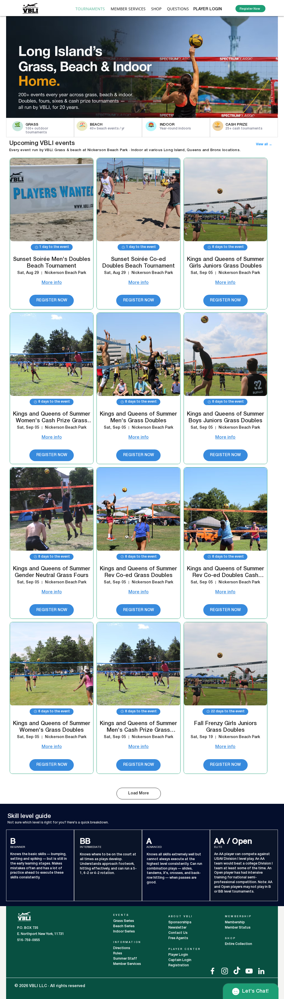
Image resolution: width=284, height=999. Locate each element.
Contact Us (177, 932)
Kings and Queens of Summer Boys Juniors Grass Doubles (225, 417)
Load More (138, 793)
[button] (128, 8)
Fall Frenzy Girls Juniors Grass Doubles (225, 727)
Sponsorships (179, 922)
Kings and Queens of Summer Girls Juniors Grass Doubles (225, 263)
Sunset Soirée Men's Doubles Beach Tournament (51, 263)
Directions (122, 948)
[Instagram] (224, 971)
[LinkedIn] (261, 971)
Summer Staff (125, 958)
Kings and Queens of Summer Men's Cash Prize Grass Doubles (138, 727)
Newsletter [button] (177, 927)
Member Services (127, 963)
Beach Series (124, 926)
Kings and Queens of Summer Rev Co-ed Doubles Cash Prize (225, 572)
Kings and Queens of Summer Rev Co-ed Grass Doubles (138, 572)
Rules (117, 953)
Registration (178, 965)
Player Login (178, 954)
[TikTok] (236, 971)
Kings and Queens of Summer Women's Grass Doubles (51, 727)
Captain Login (179, 960)
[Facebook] (212, 971)
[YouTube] (249, 971)
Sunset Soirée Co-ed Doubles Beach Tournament (138, 263)
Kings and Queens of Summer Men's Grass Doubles (138, 417)
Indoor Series (124, 931)
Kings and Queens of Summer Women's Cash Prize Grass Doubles (51, 418)
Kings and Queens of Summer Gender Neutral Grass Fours (51, 572)
